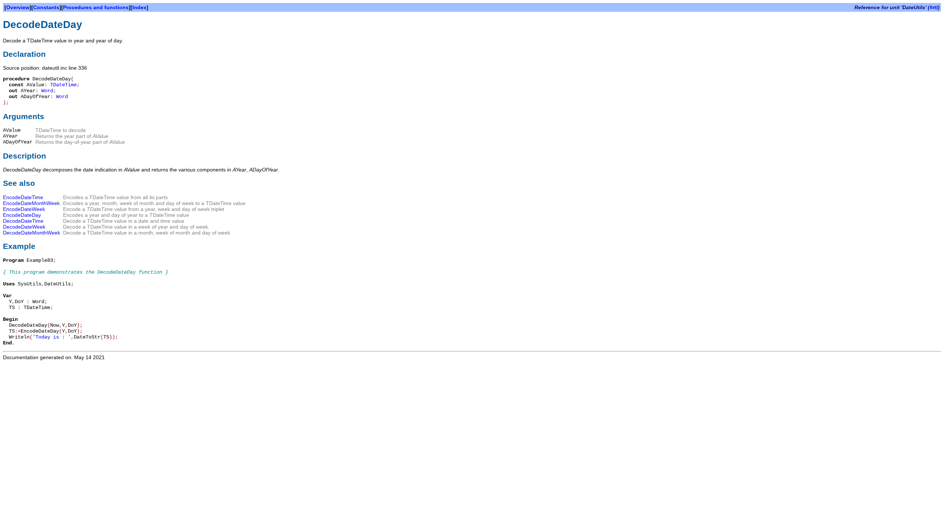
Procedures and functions (96, 7)
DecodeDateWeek (24, 227)
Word (47, 91)
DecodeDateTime (23, 221)
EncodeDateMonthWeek (31, 203)
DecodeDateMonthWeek (31, 233)
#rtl (934, 7)
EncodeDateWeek (24, 209)
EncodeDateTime (23, 197)
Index (139, 7)
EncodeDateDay (22, 215)
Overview (18, 7)
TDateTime (63, 85)
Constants (46, 7)
